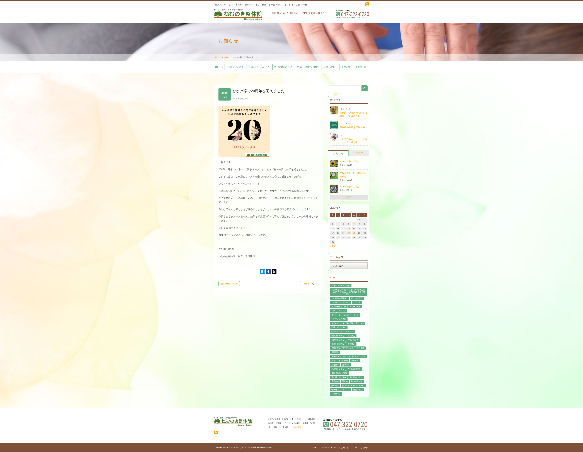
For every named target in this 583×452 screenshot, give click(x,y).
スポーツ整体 (354, 307)
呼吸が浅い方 (353, 340)
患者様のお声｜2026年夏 (352, 127)
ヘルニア (342, 311)
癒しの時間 (343, 361)
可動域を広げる (337, 340)
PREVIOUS (231, 283)
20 (349, 233)
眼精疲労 (354, 361)
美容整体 (335, 365)
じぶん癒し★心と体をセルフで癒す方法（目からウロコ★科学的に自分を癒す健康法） (348, 292)
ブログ (247, 98)
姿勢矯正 (351, 344)
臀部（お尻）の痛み (339, 373)
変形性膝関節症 (337, 344)
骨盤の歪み (357, 390)
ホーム (219, 66)
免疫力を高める (337, 336)
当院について (235, 66)
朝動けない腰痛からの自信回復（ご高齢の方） (353, 114)
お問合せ (361, 66)
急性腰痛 (360, 348)
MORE (349, 197)
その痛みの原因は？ (339, 298)
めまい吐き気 (356, 298)
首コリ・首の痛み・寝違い (353, 386)
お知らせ (227, 57)
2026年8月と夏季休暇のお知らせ (353, 175)
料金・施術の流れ (308, 66)
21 (354, 233)
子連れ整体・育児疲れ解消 (342, 348)
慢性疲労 (335, 352)
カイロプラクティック (340, 302)
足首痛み (335, 381)
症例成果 (346, 66)
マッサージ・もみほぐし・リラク (345, 315)
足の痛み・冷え (355, 377)
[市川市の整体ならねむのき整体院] (238, 15)
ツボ (333, 311)
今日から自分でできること (342, 331)
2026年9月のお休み (349, 161)
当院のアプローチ (259, 66)
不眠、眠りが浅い (338, 327)
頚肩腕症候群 (356, 381)
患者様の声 (330, 66)
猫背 (333, 361)
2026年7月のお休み (349, 186)
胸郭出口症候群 (354, 369)
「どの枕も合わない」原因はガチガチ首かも (353, 141)
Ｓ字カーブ (336, 394)
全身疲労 (351, 336)
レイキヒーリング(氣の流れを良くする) (347, 323)
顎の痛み (335, 386)
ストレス (356, 302)
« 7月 (333, 246)
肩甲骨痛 (345, 365)
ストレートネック (338, 307)
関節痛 (345, 381)
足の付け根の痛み (338, 377)
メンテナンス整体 (338, 319)
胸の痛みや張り (337, 369)
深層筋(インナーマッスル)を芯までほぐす (348, 356)
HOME (218, 57)
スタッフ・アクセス (330, 448)
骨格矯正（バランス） (340, 390)
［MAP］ (297, 427)
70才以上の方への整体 (340, 286)
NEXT (307, 283)
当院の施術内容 (283, 66)
